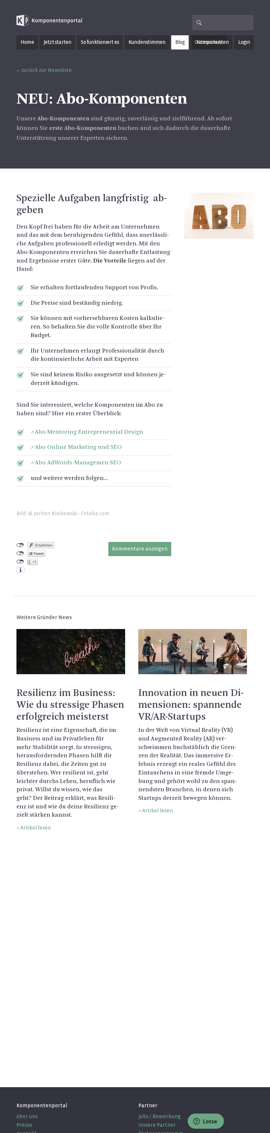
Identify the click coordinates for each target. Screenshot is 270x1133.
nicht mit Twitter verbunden (20, 553)
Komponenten (212, 42)
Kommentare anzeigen (140, 548)
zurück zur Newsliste (46, 70)
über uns (27, 1116)
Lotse (209, 1121)
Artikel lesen (35, 828)
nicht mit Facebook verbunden (20, 545)
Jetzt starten (57, 42)
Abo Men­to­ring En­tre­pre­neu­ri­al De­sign (89, 432)
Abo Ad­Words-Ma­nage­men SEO (78, 463)
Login (244, 42)
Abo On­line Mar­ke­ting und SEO (78, 447)
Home (27, 42)
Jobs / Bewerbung (159, 1116)
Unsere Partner (157, 1125)
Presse (24, 1125)
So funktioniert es (100, 42)
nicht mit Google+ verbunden (20, 562)
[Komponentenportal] (49, 20)
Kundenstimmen (147, 42)
